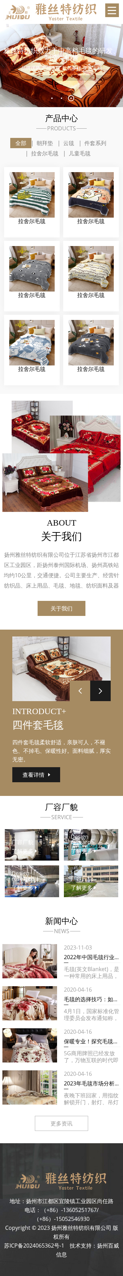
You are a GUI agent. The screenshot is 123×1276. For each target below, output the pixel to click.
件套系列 (95, 143)
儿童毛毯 (80, 153)
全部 (20, 143)
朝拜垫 (45, 143)
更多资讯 (61, 1123)
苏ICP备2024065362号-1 (34, 1245)
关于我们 (61, 608)
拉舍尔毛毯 (44, 153)
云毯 (68, 143)
